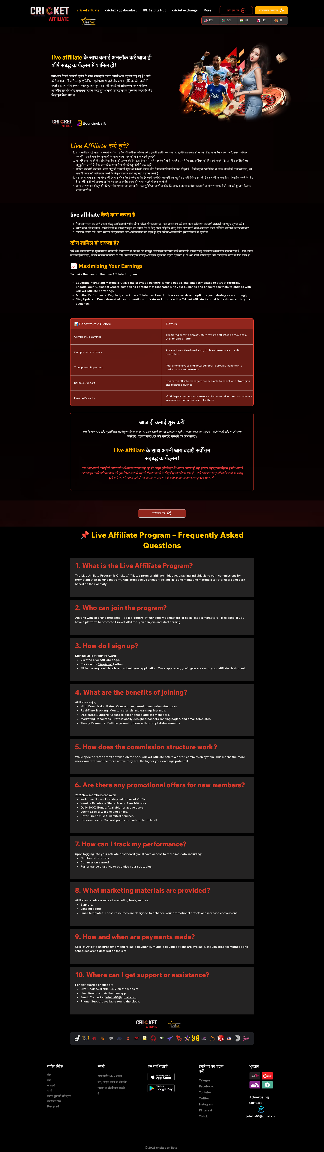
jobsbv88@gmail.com (120, 997)
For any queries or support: (94, 985)
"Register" (105, 664)
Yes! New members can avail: (95, 795)
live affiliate (68, 57)
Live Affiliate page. (106, 660)
